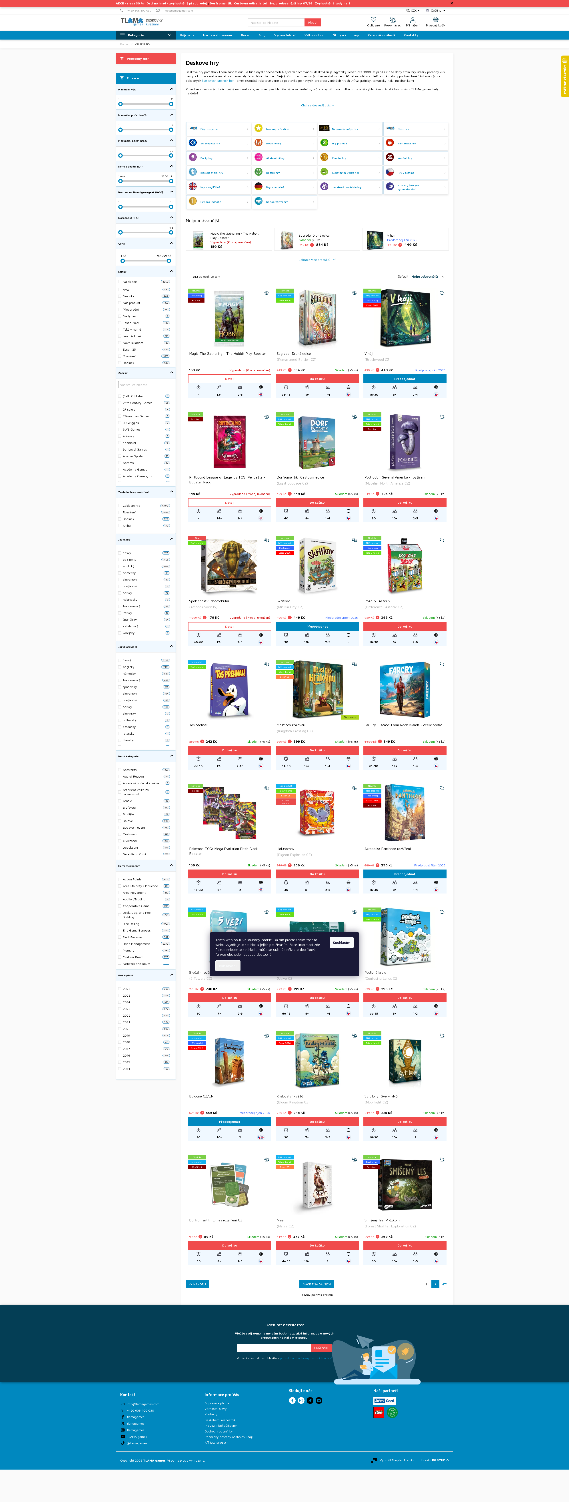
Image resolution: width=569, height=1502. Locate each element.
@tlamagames (137, 1443)
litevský (145, 740)
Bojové (145, 821)
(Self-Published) (145, 396)
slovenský (145, 579)
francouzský (145, 606)
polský (145, 593)
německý (145, 573)
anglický (145, 566)
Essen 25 (145, 349)
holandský (145, 599)
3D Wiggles (145, 423)
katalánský (145, 626)
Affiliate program (216, 1442)
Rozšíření (145, 512)
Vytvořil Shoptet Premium (398, 1460)
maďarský (145, 586)
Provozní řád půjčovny (221, 1425)
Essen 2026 (145, 323)
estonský (145, 727)
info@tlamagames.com (143, 1404)
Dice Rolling (145, 924)
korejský (145, 633)
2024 (145, 1002)
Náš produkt (145, 303)
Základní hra (145, 505)
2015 (145, 1062)
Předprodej (145, 309)
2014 (145, 1069)
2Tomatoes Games (145, 416)
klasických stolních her (218, 80)
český (145, 553)
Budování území (145, 827)
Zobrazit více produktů (315, 259)
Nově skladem (145, 343)
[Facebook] (292, 1400)
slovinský (145, 713)
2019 (145, 1035)
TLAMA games (137, 1436)
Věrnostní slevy (216, 1408)
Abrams (145, 463)
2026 (145, 989)
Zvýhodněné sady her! (332, 3)
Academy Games (145, 469)
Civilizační (145, 841)
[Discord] (319, 1400)
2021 (145, 1022)
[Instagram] (301, 1400)
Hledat (312, 22)
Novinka (145, 296)
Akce (145, 289)
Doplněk (145, 519)
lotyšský (145, 733)
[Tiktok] (310, 1400)
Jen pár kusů (145, 336)
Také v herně (145, 329)
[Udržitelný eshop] (392, 1412)
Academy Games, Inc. (145, 476)
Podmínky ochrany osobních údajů (229, 1437)
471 (444, 1284)
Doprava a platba (217, 1403)
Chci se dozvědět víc (316, 105)
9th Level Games (145, 449)
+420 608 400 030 (140, 1410)
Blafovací (145, 807)
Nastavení (228, 966)
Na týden (145, 316)
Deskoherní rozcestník (220, 1420)
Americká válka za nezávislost (145, 792)
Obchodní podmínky (219, 1431)
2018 (145, 1042)
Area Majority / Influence (145, 886)
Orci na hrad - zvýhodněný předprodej (176, 3)
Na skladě (145, 281)
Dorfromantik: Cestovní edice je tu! (238, 3)
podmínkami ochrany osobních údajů (306, 1358)
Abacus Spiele (145, 456)
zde (317, 945)
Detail (229, 379)
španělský (145, 619)
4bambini (145, 443)
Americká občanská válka (145, 783)
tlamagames (135, 1417)
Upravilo (434, 1460)
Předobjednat (404, 379)
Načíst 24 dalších (317, 1284)
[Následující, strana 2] (435, 1284)
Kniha (145, 525)
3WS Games (145, 429)
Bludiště (145, 814)
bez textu (145, 559)
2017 (145, 1049)
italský (145, 613)
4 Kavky (145, 436)
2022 (145, 1015)
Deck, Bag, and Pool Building (145, 915)
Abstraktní (145, 770)
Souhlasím (341, 943)
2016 (145, 1055)
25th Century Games (145, 403)
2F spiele (145, 409)
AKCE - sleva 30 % (130, 3)
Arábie (145, 801)
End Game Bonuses (145, 930)
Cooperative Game (145, 906)
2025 (145, 995)
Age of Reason (145, 776)
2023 (145, 1009)
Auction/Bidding (145, 899)
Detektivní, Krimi (145, 854)
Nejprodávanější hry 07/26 (291, 3)
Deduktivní (145, 847)
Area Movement (145, 892)
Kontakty (211, 1414)
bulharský (145, 720)
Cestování (145, 834)
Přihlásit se (321, 1348)
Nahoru (199, 1284)
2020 (145, 1029)
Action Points (145, 879)
